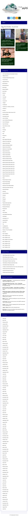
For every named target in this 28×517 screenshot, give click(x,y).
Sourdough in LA (6, 218)
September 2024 (5, 353)
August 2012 (5, 495)
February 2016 (5, 458)
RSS (17, 18)
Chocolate (4, 97)
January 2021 (5, 416)
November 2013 (5, 472)
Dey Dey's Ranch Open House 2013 (9, 112)
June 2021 (4, 408)
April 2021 (4, 412)
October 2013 (5, 474)
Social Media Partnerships (7, 214)
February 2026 (5, 322)
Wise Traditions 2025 (6, 247)
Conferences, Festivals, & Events (8, 106)
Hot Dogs (4, 129)
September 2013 (5, 476)
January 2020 (5, 433)
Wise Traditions (5, 233)
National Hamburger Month (7, 145)
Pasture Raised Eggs (6, 181)
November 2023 (5, 368)
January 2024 (5, 364)
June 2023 (4, 376)
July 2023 (4, 374)
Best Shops (5, 87)
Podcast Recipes (6, 189)
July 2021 (4, 406)
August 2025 (5, 331)
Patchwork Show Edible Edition (8, 185)
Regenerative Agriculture (7, 202)
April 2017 (4, 455)
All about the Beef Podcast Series (8, 77)
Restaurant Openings (6, 204)
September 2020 (5, 420)
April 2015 (4, 462)
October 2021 (5, 401)
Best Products (5, 83)
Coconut (4, 98)
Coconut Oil (5, 100)
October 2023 (5, 370)
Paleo (4, 177)
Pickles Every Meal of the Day (8, 187)
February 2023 (5, 383)
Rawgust (4, 199)
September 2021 (5, 403)
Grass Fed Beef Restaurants (8, 120)
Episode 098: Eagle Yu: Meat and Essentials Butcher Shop (7, 60)
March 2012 (5, 497)
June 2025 (4, 335)
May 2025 (4, 337)
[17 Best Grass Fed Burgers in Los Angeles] (8, 38)
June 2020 (4, 426)
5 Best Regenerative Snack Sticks (8, 255)
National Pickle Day (6, 150)
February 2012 (5, 499)
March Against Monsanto (7, 139)
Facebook (8, 18)
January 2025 (5, 345)
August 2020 (5, 422)
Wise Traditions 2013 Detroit (8, 239)
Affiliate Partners (5, 75)
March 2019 (5, 447)
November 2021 (5, 399)
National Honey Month (6, 147)
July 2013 (4, 480)
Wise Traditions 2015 (6, 241)
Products (4, 195)
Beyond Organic (5, 89)
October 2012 (5, 493)
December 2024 (5, 347)
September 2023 (5, 372)
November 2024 (5, 349)
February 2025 (5, 343)
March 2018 (5, 453)
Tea (3, 224)
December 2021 (5, 397)
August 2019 (5, 443)
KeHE (4, 131)
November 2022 (5, 385)
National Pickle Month (6, 152)
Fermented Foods (6, 116)
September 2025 (5, 329)
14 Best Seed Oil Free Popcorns (8, 272)
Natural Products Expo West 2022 (8, 172)
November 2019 (5, 437)
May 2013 (4, 483)
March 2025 (5, 341)
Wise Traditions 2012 (6, 235)
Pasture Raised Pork (6, 183)
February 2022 (5, 395)
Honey (4, 127)
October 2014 (5, 470)
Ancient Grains (5, 79)
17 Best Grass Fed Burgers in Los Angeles (8, 41)
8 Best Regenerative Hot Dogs (8, 257)
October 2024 (5, 351)
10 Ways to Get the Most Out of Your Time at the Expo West (13, 266)
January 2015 (5, 468)
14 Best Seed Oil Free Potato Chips (9, 268)
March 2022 (5, 393)
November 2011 (5, 503)
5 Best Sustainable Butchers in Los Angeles (21, 45)
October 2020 (5, 418)
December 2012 (5, 489)
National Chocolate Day (7, 141)
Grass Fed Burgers (6, 122)
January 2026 (5, 324)
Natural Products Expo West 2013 (8, 162)
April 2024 (4, 358)
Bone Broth (5, 91)
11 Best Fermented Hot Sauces (8, 270)
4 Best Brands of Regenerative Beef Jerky (10, 262)
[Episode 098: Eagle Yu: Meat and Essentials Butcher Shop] (8, 57)
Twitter (11, 18)
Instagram (14, 18)
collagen (4, 102)
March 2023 (5, 381)
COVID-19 (4, 108)
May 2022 (4, 389)
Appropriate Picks (6, 81)
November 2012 (5, 491)
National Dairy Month (6, 143)
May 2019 (4, 445)
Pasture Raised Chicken (7, 179)
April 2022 (4, 391)
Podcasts (4, 191)
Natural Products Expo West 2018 (8, 168)
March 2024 (5, 360)
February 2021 (5, 414)
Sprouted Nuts (5, 220)
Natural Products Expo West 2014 (8, 164)
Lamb (4, 137)
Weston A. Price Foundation (7, 229)
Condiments (5, 104)
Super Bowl (5, 222)
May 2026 (4, 320)
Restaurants (5, 208)
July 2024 (4, 356)
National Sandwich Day (7, 156)
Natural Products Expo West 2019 (8, 170)
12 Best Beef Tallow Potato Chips (8, 264)
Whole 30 (4, 231)
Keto (3, 133)
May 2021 (4, 410)
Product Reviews (6, 193)
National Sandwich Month (7, 158)
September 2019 (5, 441)
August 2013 (5, 478)
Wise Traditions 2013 (6, 237)
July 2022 (4, 387)
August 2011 (5, 507)
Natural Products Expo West (7, 160)
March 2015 (5, 464)
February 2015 (5, 466)
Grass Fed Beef (5, 118)
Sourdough (5, 216)
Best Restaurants (6, 85)
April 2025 (4, 339)
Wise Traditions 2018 (6, 243)
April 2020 (4, 428)
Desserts (4, 110)
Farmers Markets (5, 114)
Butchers (4, 93)
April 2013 (4, 485)
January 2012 (5, 501)
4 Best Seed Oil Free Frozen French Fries (10, 259)
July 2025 (4, 333)
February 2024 (5, 362)
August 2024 (5, 354)
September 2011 (5, 505)
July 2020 (4, 424)
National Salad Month (6, 154)
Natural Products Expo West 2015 (8, 166)
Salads (4, 210)
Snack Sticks (5, 212)
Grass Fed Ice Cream (6, 125)
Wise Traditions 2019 (6, 245)
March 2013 (5, 487)
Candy (4, 95)
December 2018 (5, 449)
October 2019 (5, 439)
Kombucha (4, 135)
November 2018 (5, 451)
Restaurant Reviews (6, 206)
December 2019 (5, 435)
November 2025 (5, 326)
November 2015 (5, 460)
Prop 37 (4, 197)
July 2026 (4, 318)
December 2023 (5, 366)
